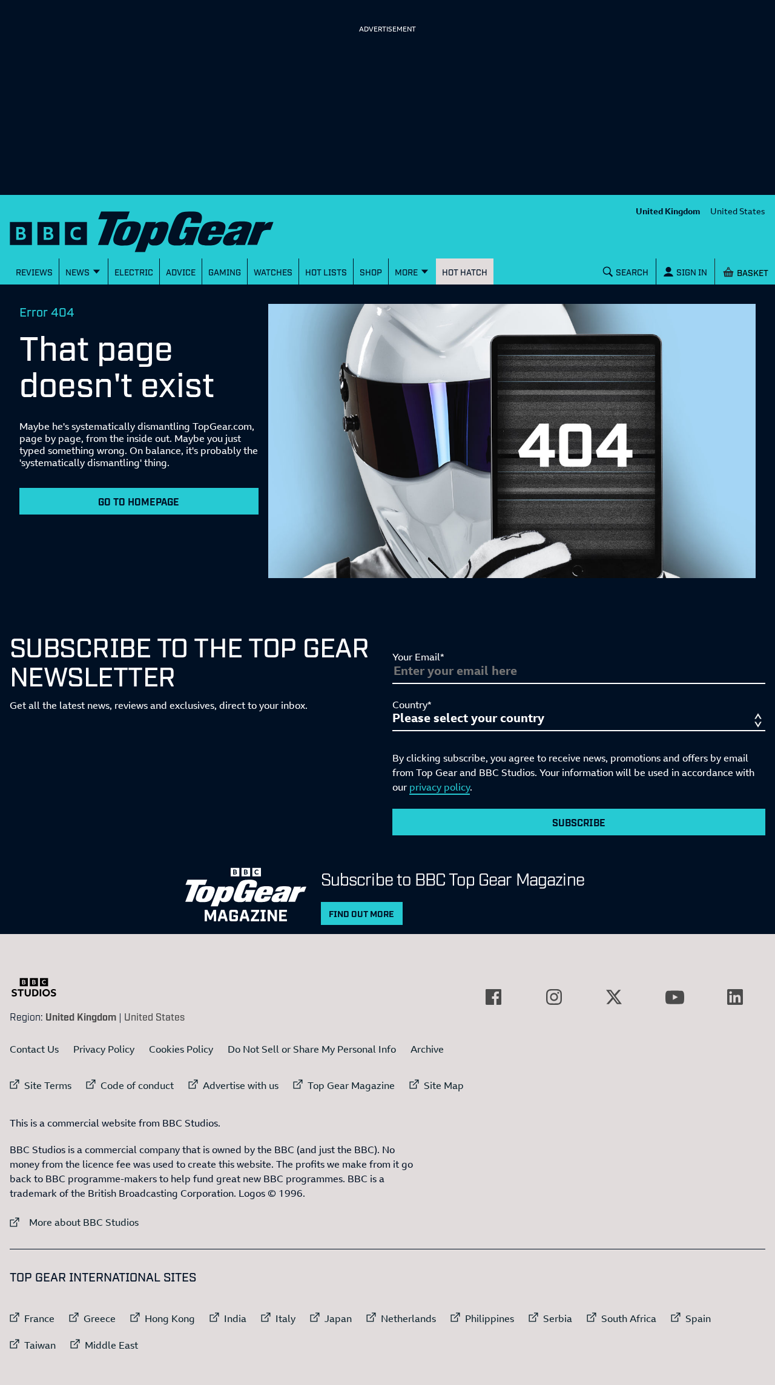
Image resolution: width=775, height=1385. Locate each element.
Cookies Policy (181, 1049)
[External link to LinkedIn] (735, 997)
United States (737, 211)
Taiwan (40, 1345)
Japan (338, 1318)
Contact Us (34, 1049)
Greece (100, 1318)
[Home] (157, 229)
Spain (698, 1318)
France (39, 1318)
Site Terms (47, 1085)
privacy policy (439, 787)
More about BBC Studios (74, 1222)
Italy (285, 1318)
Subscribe (578, 822)
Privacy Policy (103, 1049)
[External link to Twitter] (614, 997)
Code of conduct (137, 1085)
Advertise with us (241, 1085)
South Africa (628, 1318)
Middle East (111, 1345)
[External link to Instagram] (554, 997)
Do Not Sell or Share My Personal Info (312, 1049)
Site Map (444, 1085)
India (235, 1318)
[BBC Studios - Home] (40, 987)
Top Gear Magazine (351, 1085)
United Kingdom (668, 211)
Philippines (489, 1318)
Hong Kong (170, 1318)
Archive (427, 1049)
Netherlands (408, 1318)
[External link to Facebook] (493, 997)
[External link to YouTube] (674, 997)
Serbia (557, 1318)
